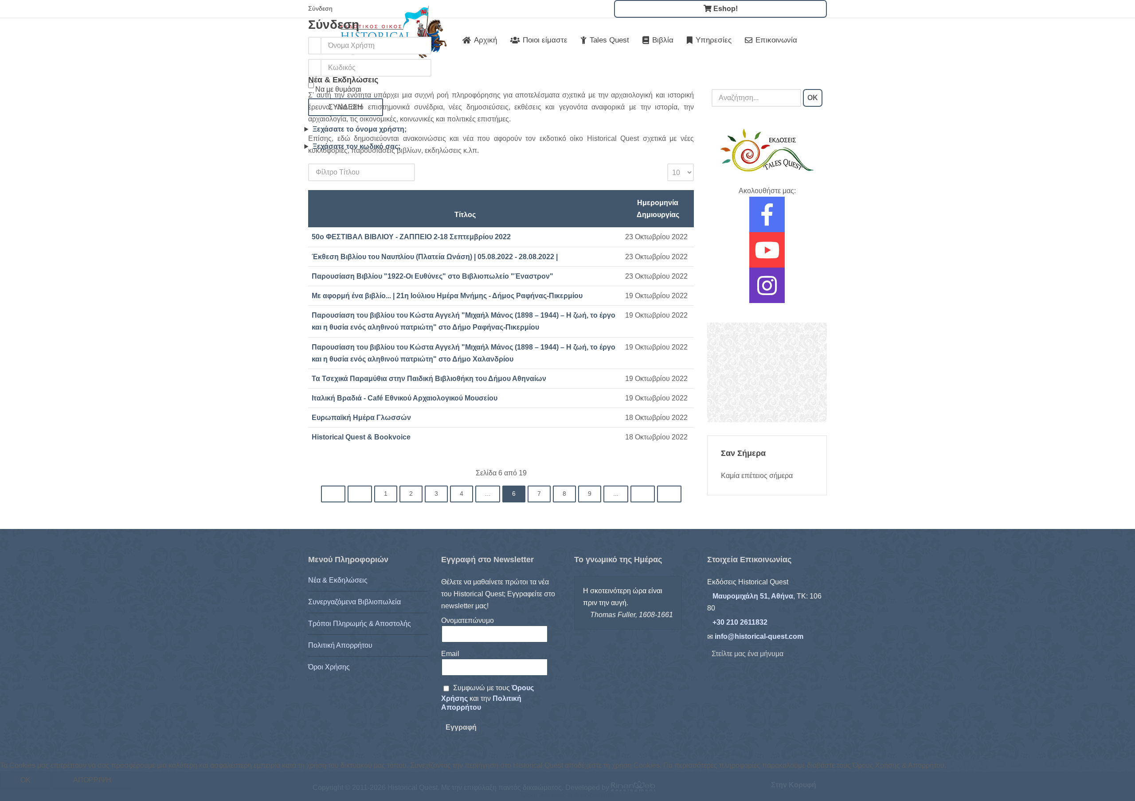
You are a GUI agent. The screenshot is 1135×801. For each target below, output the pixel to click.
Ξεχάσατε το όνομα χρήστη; (360, 129)
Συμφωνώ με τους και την (487, 697)
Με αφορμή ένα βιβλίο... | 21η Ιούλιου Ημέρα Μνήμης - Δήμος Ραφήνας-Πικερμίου (447, 295)
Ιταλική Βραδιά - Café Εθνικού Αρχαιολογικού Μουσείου (404, 398)
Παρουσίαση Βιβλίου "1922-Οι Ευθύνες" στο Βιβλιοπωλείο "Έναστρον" (432, 276)
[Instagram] (767, 291)
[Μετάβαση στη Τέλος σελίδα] (669, 494)
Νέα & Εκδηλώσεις (338, 580)
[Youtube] (767, 256)
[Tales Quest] (767, 150)
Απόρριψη (92, 780)
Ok (25, 780)
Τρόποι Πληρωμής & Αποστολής (359, 623)
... (487, 493)
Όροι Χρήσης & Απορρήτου (567, 795)
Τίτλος (465, 214)
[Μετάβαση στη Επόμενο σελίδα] (642, 494)
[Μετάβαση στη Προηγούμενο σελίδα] (360, 494)
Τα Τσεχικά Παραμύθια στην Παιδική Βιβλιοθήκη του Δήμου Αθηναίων (429, 378)
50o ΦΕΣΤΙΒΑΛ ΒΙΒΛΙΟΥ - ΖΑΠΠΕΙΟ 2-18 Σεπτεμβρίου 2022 (411, 237)
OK (812, 97)
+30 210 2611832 (739, 622)
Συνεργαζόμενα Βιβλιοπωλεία (354, 602)
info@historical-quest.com (759, 636)
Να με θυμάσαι (338, 89)
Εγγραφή (461, 727)
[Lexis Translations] (767, 372)
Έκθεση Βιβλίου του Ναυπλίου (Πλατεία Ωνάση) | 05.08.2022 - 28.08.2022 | (435, 257)
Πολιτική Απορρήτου (340, 645)
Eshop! (725, 8)
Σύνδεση (346, 107)
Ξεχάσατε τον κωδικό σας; (356, 146)
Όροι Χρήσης (329, 667)
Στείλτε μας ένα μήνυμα (747, 653)
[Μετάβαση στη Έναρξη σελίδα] (333, 494)
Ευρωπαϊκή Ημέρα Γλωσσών (361, 417)
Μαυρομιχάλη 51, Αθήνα (752, 596)
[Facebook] (767, 220)
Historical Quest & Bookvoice (361, 437)
